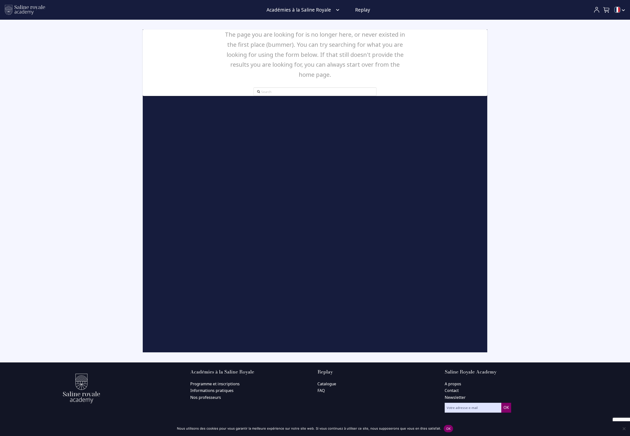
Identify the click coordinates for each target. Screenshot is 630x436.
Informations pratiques (212, 390)
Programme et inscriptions (215, 384)
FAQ (321, 390)
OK (448, 429)
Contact (452, 390)
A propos (453, 384)
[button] (607, 10)
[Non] (623, 428)
